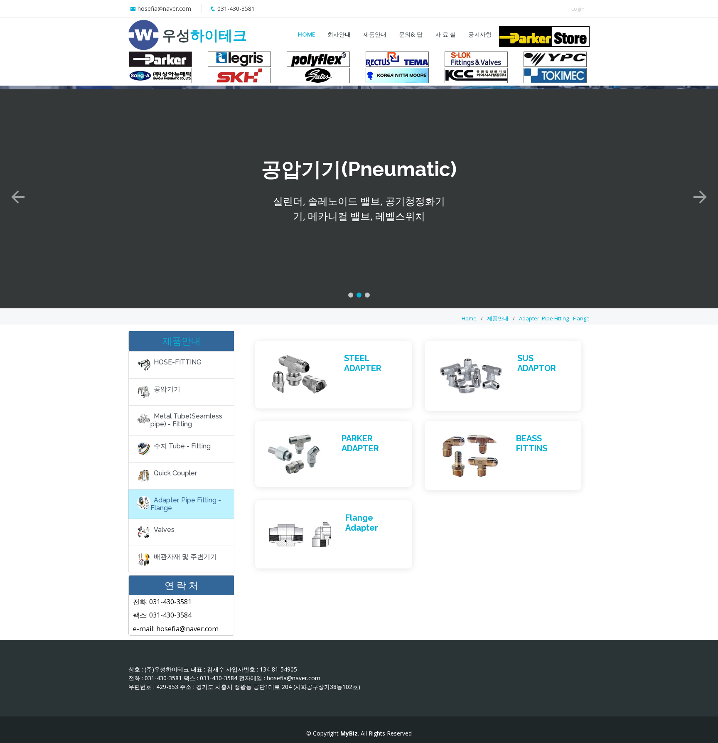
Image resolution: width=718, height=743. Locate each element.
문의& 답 (411, 34)
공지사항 (480, 34)
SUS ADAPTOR (536, 363)
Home (469, 318)
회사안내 (339, 34)
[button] (18, 197)
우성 (204, 35)
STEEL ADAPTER (362, 363)
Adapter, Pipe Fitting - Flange (554, 318)
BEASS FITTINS (531, 443)
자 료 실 (445, 34)
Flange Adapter (361, 523)
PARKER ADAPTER (360, 443)
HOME (306, 34)
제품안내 (374, 34)
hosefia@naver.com (164, 8)
